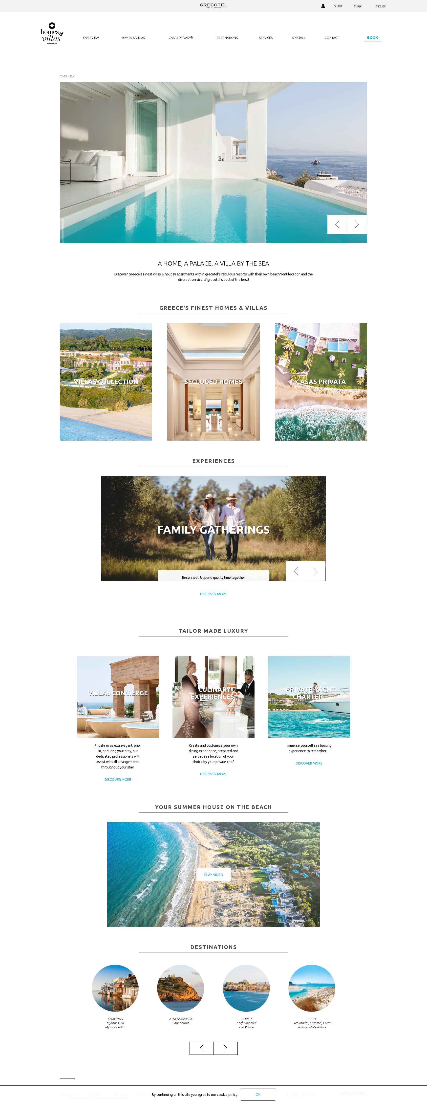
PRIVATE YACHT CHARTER (310, 693)
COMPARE (304, 6)
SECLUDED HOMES (213, 381)
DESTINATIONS (227, 37)
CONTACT (332, 37)
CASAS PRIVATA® (181, 37)
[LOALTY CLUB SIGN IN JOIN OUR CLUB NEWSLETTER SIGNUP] (323, 6)
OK (258, 1095)
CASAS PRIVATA (321, 381)
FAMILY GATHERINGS (213, 529)
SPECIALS (298, 37)
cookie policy (227, 1095)
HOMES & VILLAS (133, 37)
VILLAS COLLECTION (106, 381)
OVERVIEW (91, 37)
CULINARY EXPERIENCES (212, 693)
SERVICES (266, 37)
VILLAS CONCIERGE (118, 693)
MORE (106, 435)
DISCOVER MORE (118, 780)
